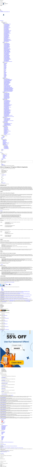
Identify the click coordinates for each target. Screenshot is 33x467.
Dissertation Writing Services (4, 425)
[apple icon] (1, 444)
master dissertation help (4, 301)
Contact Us (6, 447)
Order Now (1, 307)
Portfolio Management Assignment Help (8, 91)
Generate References (4, 385)
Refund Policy (8, 447)
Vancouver (3, 290)
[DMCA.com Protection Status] (3, 451)
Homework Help (3, 429)
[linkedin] (2, 285)
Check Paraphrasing (4, 377)
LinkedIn (8, 284)
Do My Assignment (4, 426)
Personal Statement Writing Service (7, 40)
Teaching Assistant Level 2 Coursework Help (8, 120)
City (0, 435)
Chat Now (2, 264)
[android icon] (4, 444)
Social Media (1, 445)
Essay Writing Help (4, 427)
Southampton (3, 436)
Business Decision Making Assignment (8, 79)
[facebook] (0, 285)
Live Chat (3, 423)
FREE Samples (3, 432)
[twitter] (3, 285)
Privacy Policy (16, 447)
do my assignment (28, 301)
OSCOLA (3, 289)
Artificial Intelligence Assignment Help (8, 61)
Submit (1, 5)
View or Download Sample (3, 397)
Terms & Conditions (2, 447)
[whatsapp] (1, 285)
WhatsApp (5, 284)
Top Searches (1, 424)
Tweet (10, 284)
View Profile (4, 315)
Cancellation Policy (13, 447)
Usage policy (19, 447)
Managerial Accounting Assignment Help (8, 90)
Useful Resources (2, 430)
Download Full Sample (2, 286)
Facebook (2, 284)
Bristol (2, 439)
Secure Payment (2, 446)
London (2, 438)
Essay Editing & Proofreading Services (8, 123)
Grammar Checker (3, 388)
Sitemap (22, 447)
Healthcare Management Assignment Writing (8, 88)
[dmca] (7, 310)
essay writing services (11, 300)
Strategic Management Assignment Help (8, 89)
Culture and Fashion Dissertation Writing (8, 115)
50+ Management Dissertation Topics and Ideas (9, 116)
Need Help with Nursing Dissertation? (8, 104)
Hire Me (6, 315)
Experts (2, 433)
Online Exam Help (3, 428)
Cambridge (3, 437)
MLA (2, 288)
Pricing (3, 420)
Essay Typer (3, 391)
